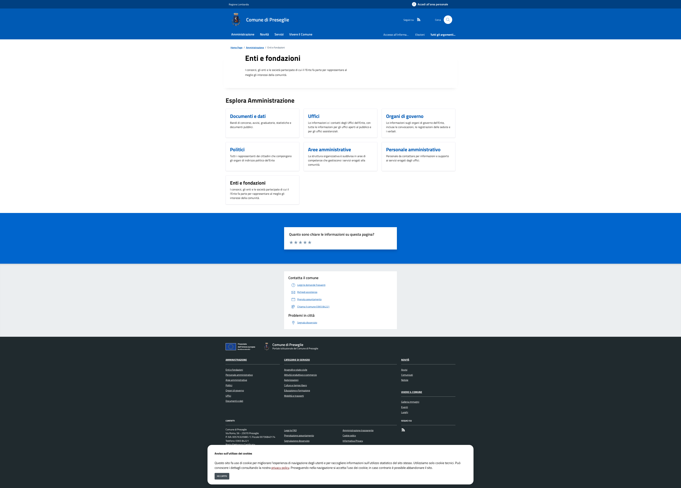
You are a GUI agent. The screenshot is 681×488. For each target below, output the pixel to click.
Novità (405, 360)
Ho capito (222, 476)
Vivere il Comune (411, 392)
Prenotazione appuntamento (299, 435)
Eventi (404, 407)
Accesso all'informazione (398, 34)
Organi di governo (235, 390)
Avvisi (404, 370)
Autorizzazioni (291, 380)
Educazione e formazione (297, 390)
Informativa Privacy (353, 441)
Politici (229, 385)
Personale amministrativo (239, 375)
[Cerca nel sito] (448, 19)
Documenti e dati (234, 401)
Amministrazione (255, 47)
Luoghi (404, 412)
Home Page (236, 47)
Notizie (404, 380)
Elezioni (420, 34)
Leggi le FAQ (290, 430)
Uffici (228, 396)
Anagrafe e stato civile (295, 370)
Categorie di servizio (297, 360)
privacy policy (280, 467)
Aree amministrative (236, 380)
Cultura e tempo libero (295, 385)
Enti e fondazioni (234, 370)
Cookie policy (349, 435)
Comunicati (407, 375)
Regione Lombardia (239, 4)
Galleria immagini (410, 402)
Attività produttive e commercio (300, 375)
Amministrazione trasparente (358, 430)
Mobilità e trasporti (294, 396)
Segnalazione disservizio (296, 441)
